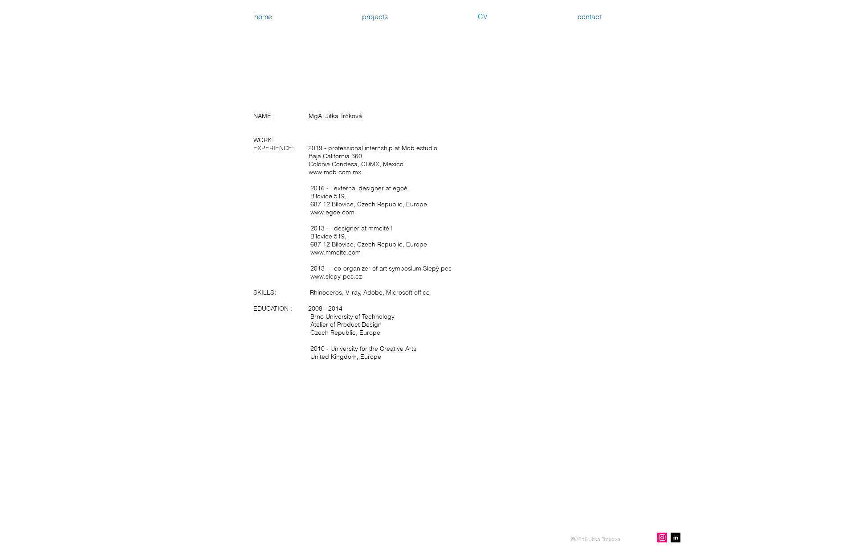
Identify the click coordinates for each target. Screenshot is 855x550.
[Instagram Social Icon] (662, 537)
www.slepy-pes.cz (336, 276)
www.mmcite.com (335, 252)
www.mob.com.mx (335, 172)
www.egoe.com (332, 212)
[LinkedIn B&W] (675, 537)
